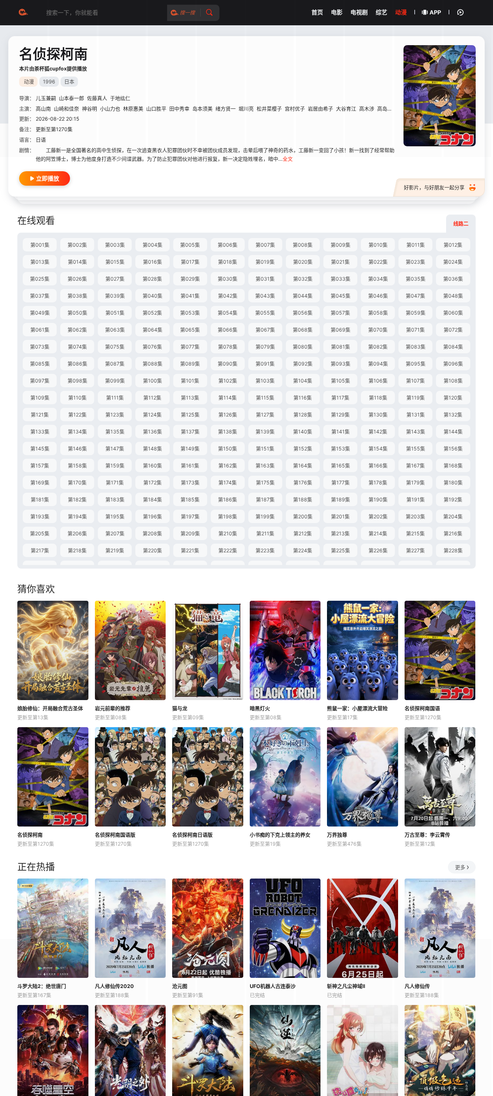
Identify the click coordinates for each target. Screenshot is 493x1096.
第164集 (302, 465)
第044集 (303, 296)
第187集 (265, 499)
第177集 (340, 482)
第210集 (227, 533)
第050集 (77, 313)
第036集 (453, 279)
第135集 (115, 431)
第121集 (40, 414)
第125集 (190, 414)
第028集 (152, 279)
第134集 (77, 431)
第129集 (340, 414)
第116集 (302, 397)
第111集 (115, 397)
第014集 (77, 262)
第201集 (340, 516)
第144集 (453, 431)
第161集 (190, 465)
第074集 (77, 347)
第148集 (152, 448)
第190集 (378, 499)
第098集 (77, 380)
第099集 (115, 380)
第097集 (39, 380)
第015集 (115, 262)
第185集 (190, 499)
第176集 (302, 482)
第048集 (453, 296)
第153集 (340, 448)
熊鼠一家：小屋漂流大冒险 (357, 708)
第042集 (227, 296)
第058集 (378, 313)
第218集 (77, 550)
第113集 (190, 397)
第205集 (39, 533)
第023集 (415, 262)
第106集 (378, 380)
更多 (460, 867)
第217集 (40, 550)
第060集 (453, 313)
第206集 (77, 533)
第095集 (416, 364)
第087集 (115, 364)
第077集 (190, 347)
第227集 (415, 550)
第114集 (227, 397)
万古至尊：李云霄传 (427, 835)
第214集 (377, 533)
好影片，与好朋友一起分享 (434, 187)
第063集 (115, 330)
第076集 (152, 347)
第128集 (302, 414)
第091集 (265, 364)
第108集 (453, 380)
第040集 (152, 296)
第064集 (152, 330)
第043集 (265, 296)
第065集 (190, 330)
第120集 (453, 397)
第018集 (227, 262)
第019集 (265, 262)
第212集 (302, 533)
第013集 (39, 262)
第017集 (190, 262)
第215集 (415, 533)
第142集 (377, 431)
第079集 (265, 347)
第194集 (77, 516)
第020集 (303, 262)
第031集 (265, 279)
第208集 (152, 533)
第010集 (378, 245)
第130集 (378, 414)
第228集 (453, 550)
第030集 (227, 279)
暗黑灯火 (260, 708)
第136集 (152, 431)
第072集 (453, 330)
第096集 (453, 364)
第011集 (415, 245)
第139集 (265, 431)
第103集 (265, 380)
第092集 (303, 364)
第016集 (152, 262)
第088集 (152, 364)
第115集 (265, 397)
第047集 (415, 296)
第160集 (152, 465)
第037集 (39, 296)
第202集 (378, 516)
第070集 (378, 330)
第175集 (265, 482)
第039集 (115, 296)
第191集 (415, 499)
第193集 (39, 516)
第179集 (415, 482)
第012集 (453, 245)
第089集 (190, 364)
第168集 (453, 465)
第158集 (77, 465)
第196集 (152, 516)
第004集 (152, 245)
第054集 (227, 313)
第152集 (302, 448)
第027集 (115, 279)
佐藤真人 (97, 98)
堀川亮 (246, 108)
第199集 (265, 516)
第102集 (227, 380)
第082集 (378, 347)
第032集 (303, 279)
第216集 (453, 533)
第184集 (152, 499)
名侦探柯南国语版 (115, 835)
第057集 (340, 313)
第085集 (40, 364)
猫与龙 (179, 708)
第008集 (303, 245)
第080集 (303, 347)
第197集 (190, 516)
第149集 (190, 448)
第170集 (77, 482)
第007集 (265, 245)
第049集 (40, 313)
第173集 (190, 482)
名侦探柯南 (30, 835)
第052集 (152, 313)
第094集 (378, 364)
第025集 (39, 279)
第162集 (227, 465)
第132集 (453, 414)
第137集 (190, 431)
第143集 (415, 431)
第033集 (340, 279)
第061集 (39, 330)
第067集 (265, 330)
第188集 (302, 499)
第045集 (340, 296)
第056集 (303, 313)
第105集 (340, 380)
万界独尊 (337, 835)
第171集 (115, 482)
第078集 (227, 347)
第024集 (453, 262)
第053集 (190, 313)
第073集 (39, 347)
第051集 (115, 313)
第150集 (227, 448)
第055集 (265, 313)
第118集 (378, 397)
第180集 (453, 482)
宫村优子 (295, 108)
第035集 (416, 279)
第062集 (77, 330)
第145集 (39, 448)
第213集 (340, 533)
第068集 (303, 330)
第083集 (416, 347)
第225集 (340, 550)
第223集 (265, 550)
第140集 (302, 431)
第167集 (415, 465)
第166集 (378, 465)
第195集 (115, 516)
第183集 (115, 499)
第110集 (77, 397)
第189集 (340, 499)
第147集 (114, 448)
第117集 (340, 397)
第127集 (265, 414)
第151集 (265, 448)
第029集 (190, 279)
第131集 (415, 414)
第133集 (39, 431)
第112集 (152, 397)
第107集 (415, 380)
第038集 (77, 296)
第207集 (115, 533)
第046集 (378, 296)
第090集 (227, 364)
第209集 (190, 533)
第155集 (415, 448)
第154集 (378, 448)
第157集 (39, 465)
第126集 (227, 414)
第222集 (227, 550)
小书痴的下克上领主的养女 (280, 835)
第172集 (152, 482)
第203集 (415, 516)
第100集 (152, 380)
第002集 (77, 245)
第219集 (114, 550)
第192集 (453, 499)
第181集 (40, 499)
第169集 (39, 482)
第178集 (377, 482)
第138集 (227, 431)
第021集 (340, 262)
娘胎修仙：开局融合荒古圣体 (50, 708)
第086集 (77, 364)
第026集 (77, 279)
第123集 (114, 414)
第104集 (302, 380)
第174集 (227, 482)
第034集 (378, 279)
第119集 (415, 397)
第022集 (378, 262)
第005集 (190, 245)
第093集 (340, 364)
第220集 (152, 550)
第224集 (302, 550)
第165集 (340, 465)
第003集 (115, 245)
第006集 (227, 245)
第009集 (340, 245)
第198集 (227, 516)
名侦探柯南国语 (422, 708)
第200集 (303, 516)
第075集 (115, 347)
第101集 (190, 380)
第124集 (152, 414)
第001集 (39, 245)
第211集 (265, 533)
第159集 (115, 465)
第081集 (340, 347)
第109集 (39, 397)
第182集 (77, 499)
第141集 (340, 431)
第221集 (190, 550)
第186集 (227, 499)
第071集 (415, 330)
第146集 (77, 448)
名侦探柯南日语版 (192, 835)
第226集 (378, 550)
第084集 (453, 347)
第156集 (453, 448)
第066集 (227, 330)
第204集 (453, 516)
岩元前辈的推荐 (112, 708)
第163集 (265, 465)
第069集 (340, 330)
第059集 (416, 313)
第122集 (77, 414)
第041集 (190, 296)
